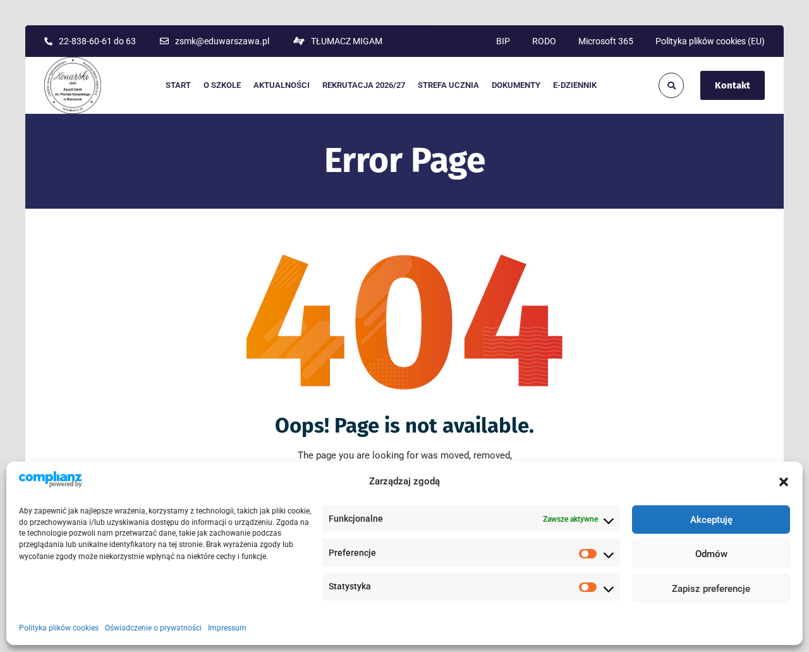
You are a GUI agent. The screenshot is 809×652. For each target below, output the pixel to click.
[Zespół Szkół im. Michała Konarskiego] (72, 85)
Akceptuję (711, 520)
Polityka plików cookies (59, 628)
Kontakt (732, 85)
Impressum (227, 628)
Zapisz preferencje (711, 589)
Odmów (711, 554)
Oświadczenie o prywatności (153, 628)
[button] (783, 482)
